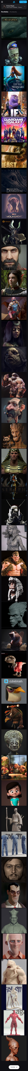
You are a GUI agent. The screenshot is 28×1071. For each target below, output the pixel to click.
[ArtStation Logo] (14, 2)
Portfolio (13, 1067)
